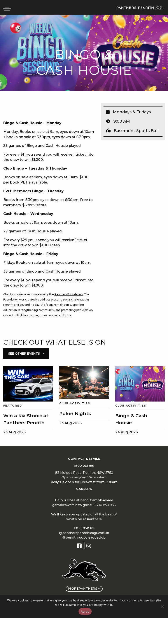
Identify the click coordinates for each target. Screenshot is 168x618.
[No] (162, 606)
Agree (85, 611)
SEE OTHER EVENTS (26, 353)
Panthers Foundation (68, 294)
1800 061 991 (84, 466)
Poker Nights (75, 413)
